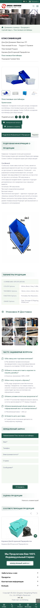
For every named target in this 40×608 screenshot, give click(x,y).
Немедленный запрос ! (20, 563)
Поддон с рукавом (26, 45)
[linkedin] (27, 117)
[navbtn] (37, 6)
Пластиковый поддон (10, 49)
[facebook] (16, 117)
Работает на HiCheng (20, 600)
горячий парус (7, 30)
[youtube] (23, 117)
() (26, 1)
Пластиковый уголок (9, 45)
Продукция (25, 27)
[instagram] (20, 117)
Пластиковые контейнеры (23, 30)
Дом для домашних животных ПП (14, 42)
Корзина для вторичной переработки (16, 52)
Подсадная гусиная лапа (11, 59)
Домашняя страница (11, 27)
